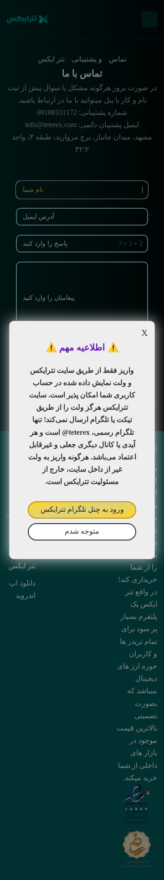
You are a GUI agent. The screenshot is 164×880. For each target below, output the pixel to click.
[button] (82, 440)
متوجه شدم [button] (82, 531)
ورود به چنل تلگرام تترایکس (82, 509)
